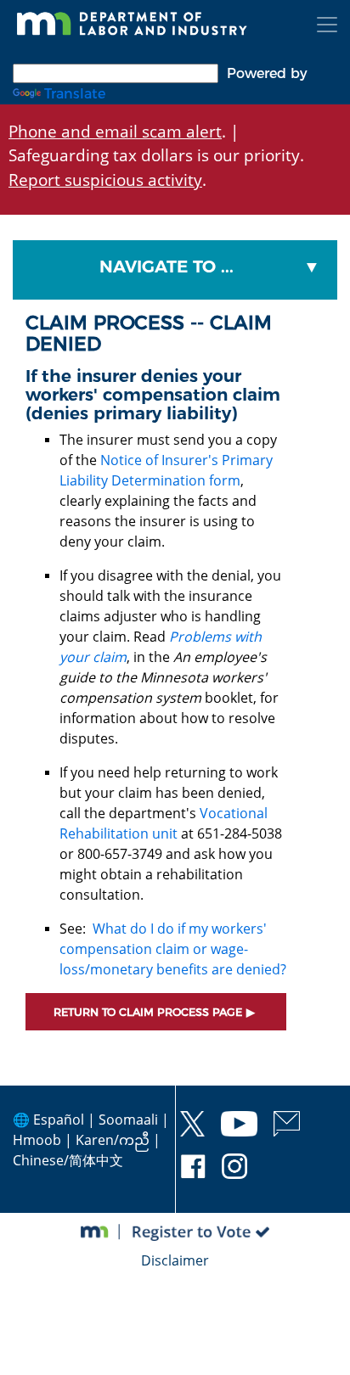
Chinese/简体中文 (68, 1160)
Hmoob (37, 1140)
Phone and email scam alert (115, 131)
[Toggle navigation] (327, 24)
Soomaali (128, 1119)
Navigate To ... (166, 266)
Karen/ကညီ (113, 1140)
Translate (74, 94)
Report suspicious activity (105, 179)
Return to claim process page (148, 1012)
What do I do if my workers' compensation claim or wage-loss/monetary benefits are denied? (172, 949)
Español (58, 1119)
